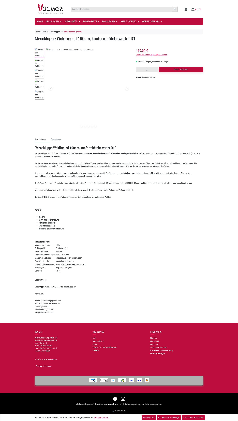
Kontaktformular (51, 359)
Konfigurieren (148, 417)
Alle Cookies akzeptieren (193, 417)
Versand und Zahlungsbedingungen (105, 347)
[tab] (42, 139)
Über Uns (153, 338)
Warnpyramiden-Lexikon (158, 347)
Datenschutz (154, 341)
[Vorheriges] (50, 88)
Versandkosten (113, 404)
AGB (94, 338)
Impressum (154, 344)
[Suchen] (175, 9)
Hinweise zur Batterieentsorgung (161, 350)
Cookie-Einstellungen (157, 354)
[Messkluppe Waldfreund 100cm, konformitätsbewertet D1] (88, 88)
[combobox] (121, 9)
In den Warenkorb (181, 69)
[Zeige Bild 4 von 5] (92, 126)
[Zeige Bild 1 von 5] (82, 126)
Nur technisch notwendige (168, 417)
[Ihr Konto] (186, 9)
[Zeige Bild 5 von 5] (95, 126)
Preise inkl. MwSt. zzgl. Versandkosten (151, 55)
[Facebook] (115, 399)
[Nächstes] (126, 88)
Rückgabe (96, 350)
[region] (83, 89)
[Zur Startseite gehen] (50, 8)
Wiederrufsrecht (98, 341)
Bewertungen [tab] (56, 139)
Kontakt (95, 344)
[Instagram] (123, 399)
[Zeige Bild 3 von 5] (88, 126)
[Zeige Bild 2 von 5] (85, 126)
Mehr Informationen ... (102, 418)
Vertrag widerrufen (43, 366)
